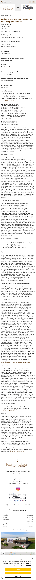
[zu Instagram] (18, 488)
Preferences (18, 576)
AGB (6, 505)
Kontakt (24, 505)
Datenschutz (17, 505)
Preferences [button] (28, 565)
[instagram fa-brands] (33, 2)
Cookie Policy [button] (24, 563)
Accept (18, 569)
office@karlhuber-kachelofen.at (10, 31)
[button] (18, 7)
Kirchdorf (28, 505)
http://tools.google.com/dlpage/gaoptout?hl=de (15, 362)
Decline (18, 573)
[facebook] (30, 2)
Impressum (10, 505)
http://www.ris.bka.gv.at (8, 100)
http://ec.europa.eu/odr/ (8, 410)
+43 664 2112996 (7, 2)
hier (9, 397)
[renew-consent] (2, 578)
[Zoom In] (3, 553)
